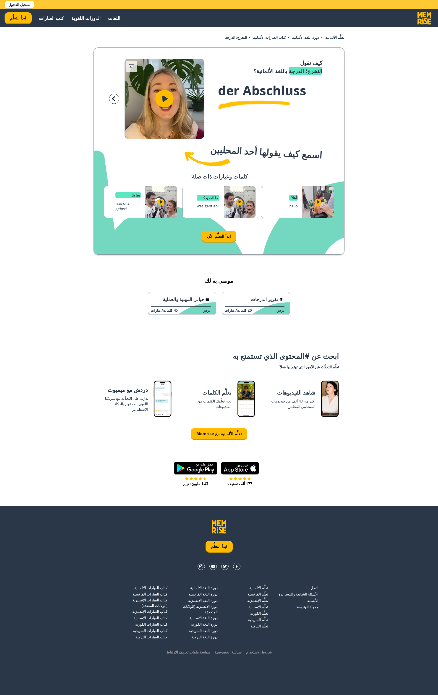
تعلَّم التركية (259, 626)
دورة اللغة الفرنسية (203, 594)
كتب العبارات (51, 18)
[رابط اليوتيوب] (213, 566)
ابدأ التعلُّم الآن (219, 236)
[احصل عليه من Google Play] (195, 468)
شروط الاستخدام (259, 652)
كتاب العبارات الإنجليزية (149, 611)
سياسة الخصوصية (228, 652)
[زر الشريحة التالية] (114, 99)
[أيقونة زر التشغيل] (164, 99)
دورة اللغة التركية (204, 637)
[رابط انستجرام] (201, 566)
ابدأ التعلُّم (18, 18)
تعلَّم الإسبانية (258, 606)
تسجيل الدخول (19, 4)
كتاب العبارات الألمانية (269, 37)
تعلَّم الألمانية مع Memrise (219, 433)
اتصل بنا (312, 587)
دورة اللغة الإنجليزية (203, 600)
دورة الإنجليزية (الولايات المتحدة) (200, 609)
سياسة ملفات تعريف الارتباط (188, 652)
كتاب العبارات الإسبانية (150, 617)
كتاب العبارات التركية (151, 637)
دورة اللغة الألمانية (305, 37)
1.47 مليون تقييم (195, 483)
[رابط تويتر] (225, 566)
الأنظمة (312, 600)
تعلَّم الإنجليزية (257, 600)
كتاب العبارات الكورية (151, 624)
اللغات (114, 18)
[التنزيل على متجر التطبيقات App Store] (240, 468)
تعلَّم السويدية (258, 619)
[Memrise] (424, 18)
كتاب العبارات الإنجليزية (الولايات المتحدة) (149, 603)
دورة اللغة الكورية (204, 624)
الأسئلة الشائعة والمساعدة (298, 594)
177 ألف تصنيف (240, 483)
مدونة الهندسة (307, 606)
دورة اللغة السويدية (203, 630)
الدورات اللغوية (86, 18)
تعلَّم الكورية (259, 613)
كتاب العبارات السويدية (150, 630)
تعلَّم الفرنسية (258, 594)
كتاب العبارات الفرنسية (150, 594)
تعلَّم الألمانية (334, 37)
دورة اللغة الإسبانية (203, 617)
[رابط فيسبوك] (236, 566)
